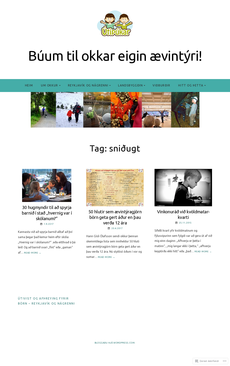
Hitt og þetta (190, 85)
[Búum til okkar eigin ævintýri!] (115, 110)
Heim (29, 85)
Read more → (32, 252)
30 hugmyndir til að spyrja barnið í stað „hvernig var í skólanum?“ (47, 213)
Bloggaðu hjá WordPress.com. (115, 342)
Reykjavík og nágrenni (88, 85)
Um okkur (49, 85)
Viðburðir (161, 85)
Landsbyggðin (130, 85)
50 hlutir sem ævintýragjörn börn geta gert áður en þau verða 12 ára (115, 217)
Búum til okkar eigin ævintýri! (115, 55)
